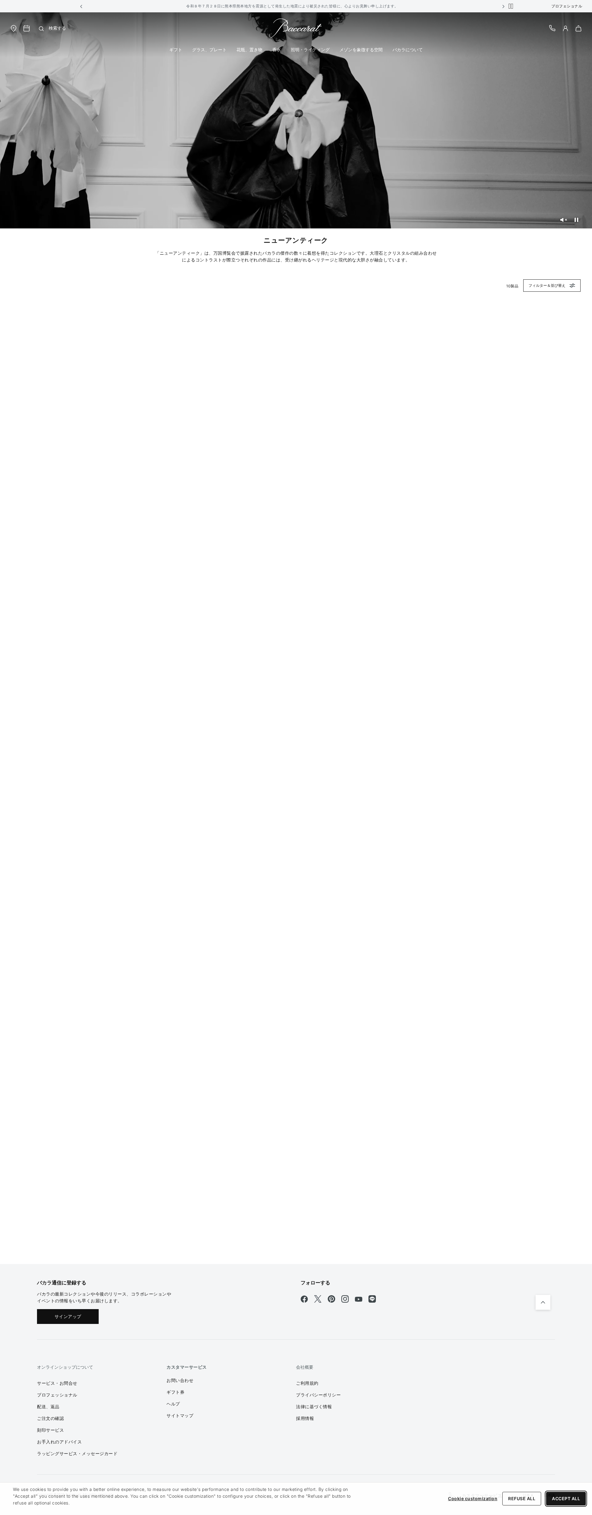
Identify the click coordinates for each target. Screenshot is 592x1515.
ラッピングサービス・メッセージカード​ (77, 1453)
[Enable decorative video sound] (563, 220)
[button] (81, 6)
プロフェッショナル (57, 1394)
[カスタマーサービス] (552, 28)
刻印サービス (50, 1430)
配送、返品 (48, 1406)
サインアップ (68, 1316)
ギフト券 (175, 1392)
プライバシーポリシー (318, 1394)
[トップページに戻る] (543, 1302)
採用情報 (305, 1418)
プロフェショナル (566, 6)
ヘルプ (173, 1403)
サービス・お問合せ (57, 1383)
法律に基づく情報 (314, 1406)
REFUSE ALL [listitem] (521, 1498)
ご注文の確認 (50, 1418)
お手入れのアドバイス (59, 1441)
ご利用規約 (307, 1383)
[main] (296, 638)
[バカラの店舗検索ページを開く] (13, 28)
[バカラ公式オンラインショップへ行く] (296, 27)
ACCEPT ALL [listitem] (566, 1498)
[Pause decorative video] (576, 220)
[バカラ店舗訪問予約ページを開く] (26, 28)
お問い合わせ (179, 1380)
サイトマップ (179, 1415)
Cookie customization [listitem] (472, 1498)
